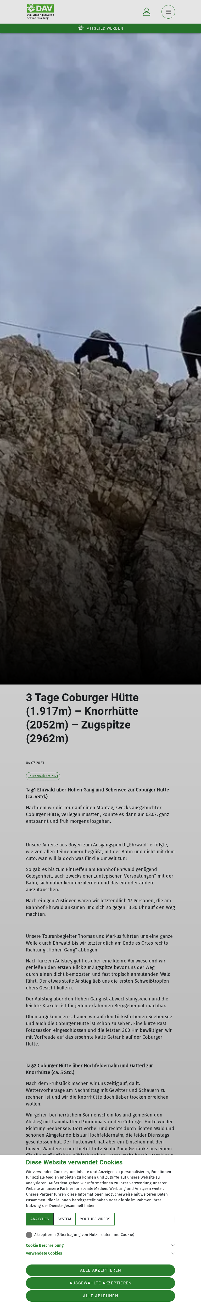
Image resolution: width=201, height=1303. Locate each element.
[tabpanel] (100, 1243)
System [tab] (64, 1219)
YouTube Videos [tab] (95, 1219)
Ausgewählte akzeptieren (101, 1283)
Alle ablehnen (100, 1296)
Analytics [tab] (39, 1219)
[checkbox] (100, 1235)
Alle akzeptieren (100, 1270)
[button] (100, 1245)
